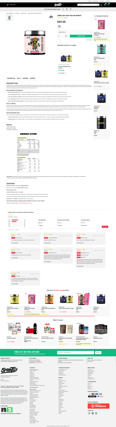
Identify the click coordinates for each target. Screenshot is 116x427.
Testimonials (90, 388)
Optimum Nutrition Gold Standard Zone (37, 385)
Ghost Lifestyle (62, 383)
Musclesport (61, 399)
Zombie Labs (58, 290)
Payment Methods (91, 371)
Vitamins (31, 393)
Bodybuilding (32, 417)
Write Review (105, 226)
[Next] (108, 304)
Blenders (31, 416)
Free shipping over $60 (12, 1)
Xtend (60, 408)
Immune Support (33, 399)
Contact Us (90, 369)
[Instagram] (89, 413)
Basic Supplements (62, 411)
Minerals (31, 402)
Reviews (32, 78)
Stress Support (33, 407)
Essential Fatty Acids (34, 395)
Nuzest (60, 384)
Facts (19, 78)
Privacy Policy (90, 377)
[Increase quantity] (66, 36)
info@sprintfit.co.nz (39, 362)
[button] (11, 5)
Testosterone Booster (34, 381)
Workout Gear (32, 411)
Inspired (60, 401)
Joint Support (32, 401)
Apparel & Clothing (33, 414)
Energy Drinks (32, 382)
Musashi (60, 379)
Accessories (32, 409)
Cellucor (60, 396)
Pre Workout (17, 13)
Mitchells (60, 394)
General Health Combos (34, 397)
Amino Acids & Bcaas (34, 377)
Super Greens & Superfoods (35, 390)
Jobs (89, 376)
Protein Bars (32, 374)
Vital (59, 413)
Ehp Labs (60, 382)
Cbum (60, 409)
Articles (90, 1)
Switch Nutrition (62, 390)
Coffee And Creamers (34, 394)
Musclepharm (61, 392)
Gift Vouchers (32, 418)
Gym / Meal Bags (33, 420)
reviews (65, 17)
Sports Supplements (10, 13)
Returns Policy (90, 373)
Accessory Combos (33, 413)
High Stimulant (23, 13)
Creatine (31, 372)
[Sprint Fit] (58, 4)
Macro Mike (61, 407)
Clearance (60, 372)
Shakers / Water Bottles (34, 412)
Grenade (60, 412)
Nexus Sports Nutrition (63, 386)
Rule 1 (60, 388)
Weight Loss (32, 376)
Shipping (108, 1)
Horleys (60, 405)
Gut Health (32, 398)
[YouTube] (96, 413)
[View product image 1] (9, 18)
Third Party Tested (33, 384)
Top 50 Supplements (34, 387)
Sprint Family (96, 1)
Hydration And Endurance (35, 378)
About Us (102, 1)
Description (11, 78)
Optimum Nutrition (62, 380)
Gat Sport (60, 404)
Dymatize (60, 387)
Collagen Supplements (34, 392)
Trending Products (62, 374)
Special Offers (61, 371)
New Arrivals (61, 373)
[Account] (101, 4)
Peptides (31, 403)
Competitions (90, 372)
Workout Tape (32, 422)
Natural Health (33, 389)
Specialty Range (33, 406)
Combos (31, 380)
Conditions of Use (91, 378)
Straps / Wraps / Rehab (34, 421)
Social (89, 384)
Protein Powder (33, 371)
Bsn (59, 397)
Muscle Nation (61, 395)
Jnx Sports (61, 403)
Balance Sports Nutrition (63, 391)
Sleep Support (32, 405)
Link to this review (14, 242)
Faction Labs (61, 400)
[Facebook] (93, 413)
